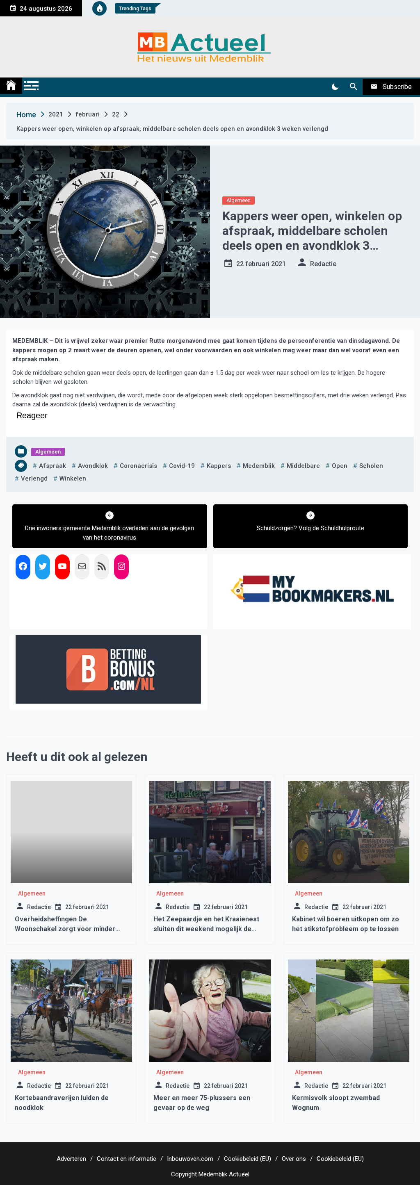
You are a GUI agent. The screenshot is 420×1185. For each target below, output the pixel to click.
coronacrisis (138, 465)
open (339, 465)
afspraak (52, 465)
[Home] (11, 85)
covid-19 (182, 465)
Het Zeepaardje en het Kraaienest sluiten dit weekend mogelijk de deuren (206, 929)
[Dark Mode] (335, 87)
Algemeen (238, 200)
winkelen (72, 478)
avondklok (93, 465)
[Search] (353, 87)
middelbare (303, 465)
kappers (219, 465)
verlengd (34, 478)
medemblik (259, 465)
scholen (371, 465)
